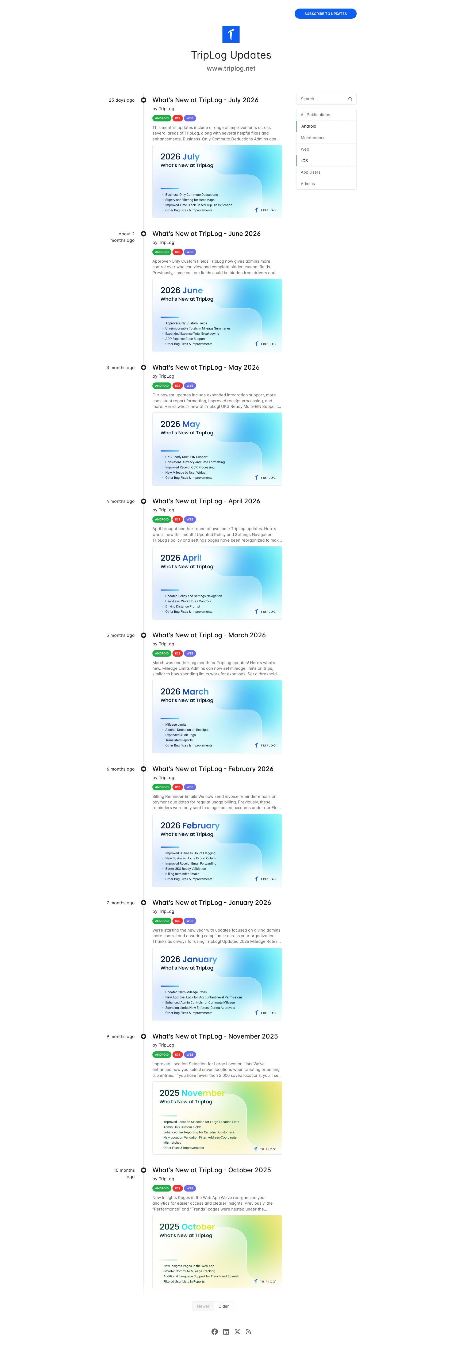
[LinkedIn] (228, 1331)
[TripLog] (231, 35)
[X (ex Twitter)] (240, 1331)
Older (223, 1306)
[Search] (350, 98)
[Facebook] (217, 1331)
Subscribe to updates (326, 14)
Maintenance (313, 137)
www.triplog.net (231, 68)
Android (308, 126)
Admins (308, 183)
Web (305, 149)
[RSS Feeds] (248, 1331)
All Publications (315, 114)
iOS (304, 160)
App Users (311, 172)
